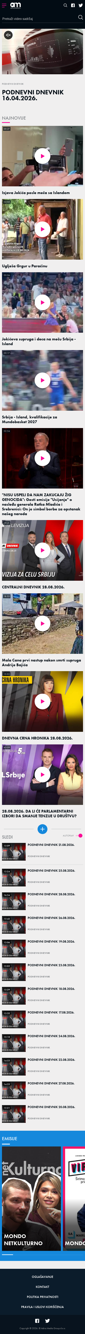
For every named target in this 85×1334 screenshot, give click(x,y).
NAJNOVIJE (14, 118)
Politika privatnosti (42, 1297)
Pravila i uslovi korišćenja (42, 1307)
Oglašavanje (42, 1277)
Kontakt (42, 1287)
